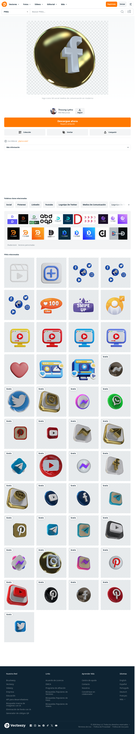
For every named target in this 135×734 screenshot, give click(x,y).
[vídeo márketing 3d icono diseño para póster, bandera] (84, 369)
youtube (49, 204)
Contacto (84, 684)
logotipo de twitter (68, 204)
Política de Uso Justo (118, 726)
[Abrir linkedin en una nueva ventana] (39, 725)
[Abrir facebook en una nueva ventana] (31, 725)
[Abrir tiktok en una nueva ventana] (48, 725)
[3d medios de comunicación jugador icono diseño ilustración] (19, 337)
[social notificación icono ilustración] (51, 305)
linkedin (35, 204)
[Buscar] (120, 11)
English (121, 680)
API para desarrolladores (17, 699)
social (9, 204)
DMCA (47, 684)
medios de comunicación (94, 204)
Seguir (78, 112)
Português (122, 688)
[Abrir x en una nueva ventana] (52, 725)
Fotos (25, 4)
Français (121, 695)
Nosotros (84, 688)
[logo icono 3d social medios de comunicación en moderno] (116, 369)
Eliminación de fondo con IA (18, 709)
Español (121, 684)
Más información (13, 147)
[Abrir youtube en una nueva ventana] (56, 725)
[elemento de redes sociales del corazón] (19, 369)
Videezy (9, 688)
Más (63, 4)
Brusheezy (10, 680)
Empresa (10, 692)
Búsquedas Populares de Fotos (56, 699)
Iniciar (120, 4)
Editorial (51, 4)
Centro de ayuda (88, 680)
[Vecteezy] (4, 4)
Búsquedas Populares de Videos (56, 705)
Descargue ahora (66, 122)
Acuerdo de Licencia (54, 680)
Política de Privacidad (100, 726)
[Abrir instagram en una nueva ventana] (35, 725)
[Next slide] (124, 205)
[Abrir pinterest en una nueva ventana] (43, 725)
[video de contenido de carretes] (19, 273)
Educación (10, 695)
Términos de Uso (82, 726)
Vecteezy (10, 684)
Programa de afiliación (55, 688)
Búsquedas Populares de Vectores (56, 693)
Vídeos (38, 4)
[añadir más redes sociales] (51, 273)
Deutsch (121, 692)
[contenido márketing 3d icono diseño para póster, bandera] (51, 369)
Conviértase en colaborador (87, 693)
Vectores (13, 4)
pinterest (21, 204)
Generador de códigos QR (17, 713)
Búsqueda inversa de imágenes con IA (15, 704)
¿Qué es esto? (23, 141)
